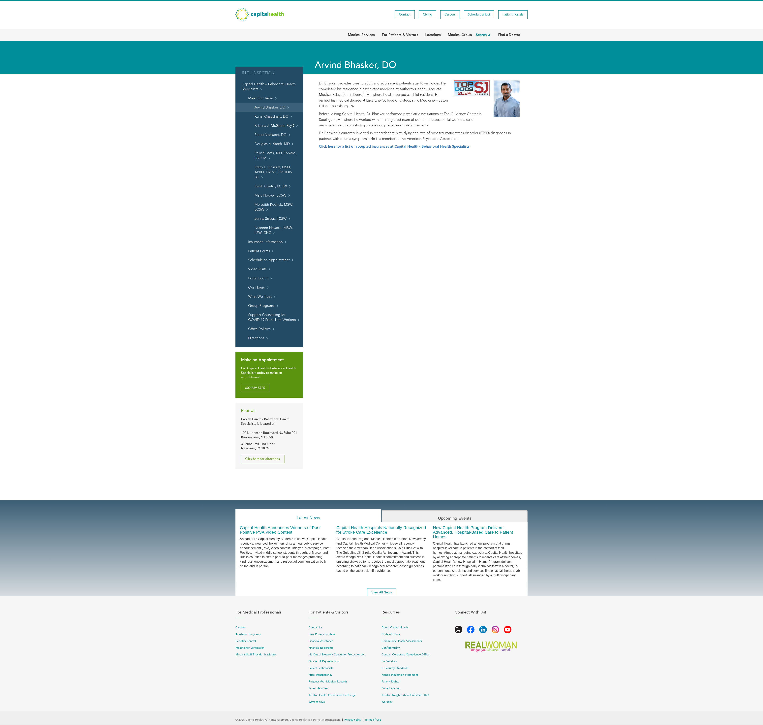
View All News (381, 592)
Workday (387, 702)
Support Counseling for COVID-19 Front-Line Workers (272, 317)
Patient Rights (390, 681)
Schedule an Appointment (269, 260)
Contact (405, 14)
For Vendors (389, 661)
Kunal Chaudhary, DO (272, 116)
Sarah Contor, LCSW (271, 186)
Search (481, 35)
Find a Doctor (509, 35)
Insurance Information (265, 242)
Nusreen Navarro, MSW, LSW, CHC (274, 230)
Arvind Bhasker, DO (270, 107)
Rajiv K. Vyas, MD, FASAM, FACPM (275, 155)
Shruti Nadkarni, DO (271, 135)
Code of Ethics (391, 634)
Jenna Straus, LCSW (271, 219)
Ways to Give (317, 702)
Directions (256, 338)
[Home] (259, 14)
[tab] (308, 515)
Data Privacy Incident (322, 634)
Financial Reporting (321, 647)
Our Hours (256, 287)
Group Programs (261, 306)
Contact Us (315, 627)
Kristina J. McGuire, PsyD (274, 126)
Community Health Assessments (402, 641)
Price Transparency (320, 675)
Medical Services (361, 35)
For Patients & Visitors (400, 35)
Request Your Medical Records (328, 681)
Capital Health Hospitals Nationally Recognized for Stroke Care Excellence (381, 529)
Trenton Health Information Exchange (332, 695)
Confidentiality (391, 647)
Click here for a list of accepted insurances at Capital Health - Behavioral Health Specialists (394, 146)
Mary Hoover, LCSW (270, 195)
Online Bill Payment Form (324, 661)
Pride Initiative (390, 688)
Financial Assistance (321, 641)
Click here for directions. (263, 459)
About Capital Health (395, 627)
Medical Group (460, 35)
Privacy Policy (352, 719)
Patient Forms (259, 251)
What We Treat (260, 297)
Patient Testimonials (321, 668)
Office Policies (259, 329)
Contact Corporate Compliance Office (406, 654)
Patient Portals (513, 14)
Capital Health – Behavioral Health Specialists (269, 86)
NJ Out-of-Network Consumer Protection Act (337, 654)
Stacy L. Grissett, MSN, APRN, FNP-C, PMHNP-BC (273, 172)
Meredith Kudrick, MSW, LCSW (274, 207)
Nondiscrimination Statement (400, 675)
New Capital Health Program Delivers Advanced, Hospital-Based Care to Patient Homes (473, 532)
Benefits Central (245, 641)
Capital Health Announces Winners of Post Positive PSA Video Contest (280, 529)
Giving (427, 14)
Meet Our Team (260, 98)
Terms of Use (373, 719)
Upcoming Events (455, 518)
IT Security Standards (395, 668)
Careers (450, 14)
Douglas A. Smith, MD (272, 144)
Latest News (308, 517)
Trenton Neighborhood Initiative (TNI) (405, 695)
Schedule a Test (479, 14)
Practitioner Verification (249, 647)
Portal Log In (258, 278)
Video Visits (257, 269)
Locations (433, 35)
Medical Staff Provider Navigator (256, 654)
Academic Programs (248, 634)
